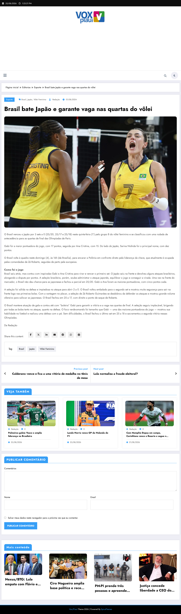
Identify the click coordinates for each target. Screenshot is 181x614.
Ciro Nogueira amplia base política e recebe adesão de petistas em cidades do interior (68, 585)
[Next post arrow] (176, 373)
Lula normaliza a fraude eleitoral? (115, 374)
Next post (98, 368)
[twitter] (38, 335)
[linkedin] (46, 335)
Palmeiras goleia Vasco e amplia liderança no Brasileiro (25, 434)
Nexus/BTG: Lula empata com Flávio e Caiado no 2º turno (21, 581)
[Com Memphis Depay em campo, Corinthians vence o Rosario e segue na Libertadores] (149, 413)
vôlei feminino (40, 99)
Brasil (23, 99)
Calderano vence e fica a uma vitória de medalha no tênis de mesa (50, 376)
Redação (56, 99)
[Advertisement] (90, 49)
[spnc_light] (174, 75)
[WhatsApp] (71, 335)
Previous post (81, 368)
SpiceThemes (106, 609)
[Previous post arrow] (5, 373)
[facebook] (30, 335)
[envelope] (55, 335)
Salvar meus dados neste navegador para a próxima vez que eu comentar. (43, 517)
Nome (7, 497)
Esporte (9, 99)
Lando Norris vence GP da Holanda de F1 (87, 434)
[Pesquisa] (165, 75)
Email (93, 497)
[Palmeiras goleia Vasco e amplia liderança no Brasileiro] (31, 413)
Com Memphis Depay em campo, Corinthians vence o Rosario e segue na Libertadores (147, 434)
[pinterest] (63, 335)
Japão (30, 99)
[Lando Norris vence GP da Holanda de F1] (90, 413)
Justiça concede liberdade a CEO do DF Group (155, 588)
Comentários (10, 468)
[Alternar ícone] (5, 76)
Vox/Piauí (73, 609)
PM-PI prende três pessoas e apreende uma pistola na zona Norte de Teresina (111, 588)
